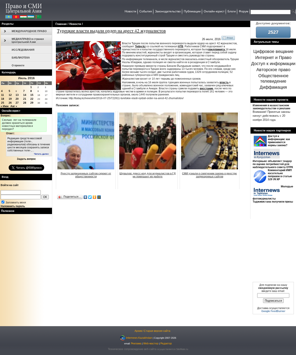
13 (17, 95)
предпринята (217, 49)
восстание (206, 88)
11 (2, 95)
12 (10, 95)
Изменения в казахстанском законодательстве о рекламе (271, 107)
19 (10, 98)
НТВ (180, 46)
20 (17, 98)
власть (224, 82)
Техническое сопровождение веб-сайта (132, 349)
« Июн (4, 106)
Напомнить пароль (13, 206)
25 (2, 102)
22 (31, 98)
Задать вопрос (26, 158)
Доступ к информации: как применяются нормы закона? (279, 141)
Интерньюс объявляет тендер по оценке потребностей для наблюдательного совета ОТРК (273, 164)
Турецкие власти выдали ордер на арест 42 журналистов (111, 31)
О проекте (18, 65)
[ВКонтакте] (85, 197)
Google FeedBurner (273, 311)
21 (24, 98)
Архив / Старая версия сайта (152, 330)
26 (10, 102)
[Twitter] (90, 197)
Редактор (166, 343)
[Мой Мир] (99, 197)
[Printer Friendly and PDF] (228, 39)
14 (24, 95)
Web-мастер (150, 343)
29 (31, 102)
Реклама (136, 343)
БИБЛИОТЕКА (21, 57)
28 (24, 102)
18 (2, 98)
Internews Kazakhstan (139, 337)
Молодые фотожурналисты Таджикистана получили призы (273, 194)
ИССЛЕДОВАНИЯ (23, 49)
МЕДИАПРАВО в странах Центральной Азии (28, 41)
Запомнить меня (15, 202)
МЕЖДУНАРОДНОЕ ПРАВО (29, 31)
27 (17, 102)
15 (31, 95)
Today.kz (140, 46)
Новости (75, 24)
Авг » (13, 106)
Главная (61, 24)
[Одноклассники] (94, 197)
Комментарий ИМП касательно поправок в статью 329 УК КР (280, 175)
